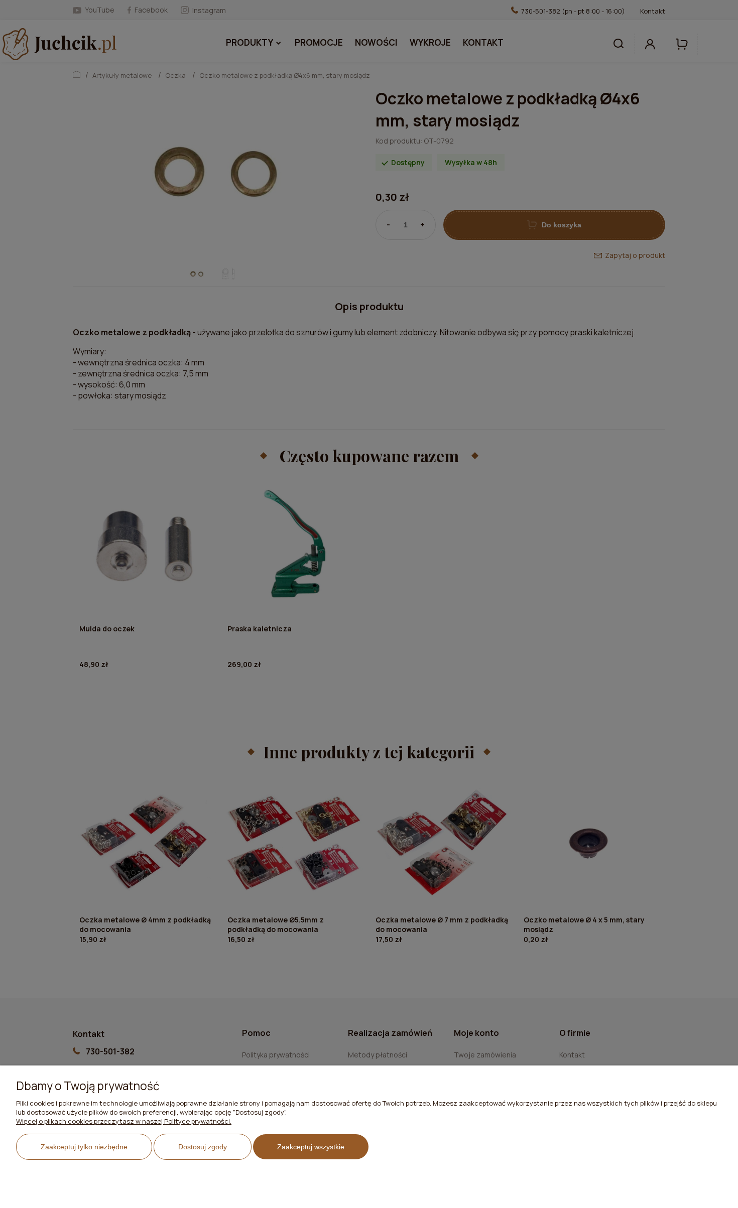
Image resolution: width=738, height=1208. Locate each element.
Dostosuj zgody (202, 1147)
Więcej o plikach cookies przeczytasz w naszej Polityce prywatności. (123, 1121)
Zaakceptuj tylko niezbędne (84, 1147)
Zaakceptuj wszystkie (310, 1147)
